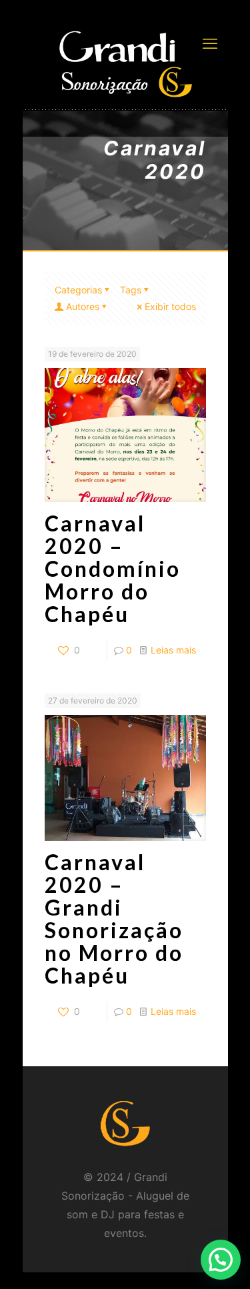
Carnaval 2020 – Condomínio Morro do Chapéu (113, 568)
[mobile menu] (210, 43)
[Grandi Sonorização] (125, 63)
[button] (221, 1260)
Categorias (78, 289)
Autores (82, 306)
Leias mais (173, 650)
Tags (130, 289)
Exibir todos (170, 306)
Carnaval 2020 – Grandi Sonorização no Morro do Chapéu (114, 918)
